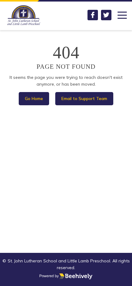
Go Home (34, 98)
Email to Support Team (84, 98)
